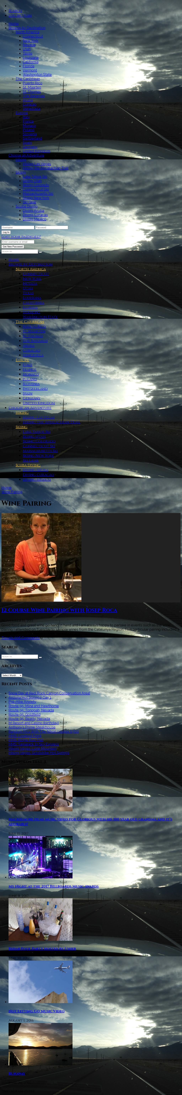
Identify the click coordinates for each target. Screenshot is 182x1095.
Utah (27, 49)
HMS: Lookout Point (25, 736)
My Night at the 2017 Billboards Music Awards (54, 886)
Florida (28, 66)
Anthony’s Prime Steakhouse (32, 727)
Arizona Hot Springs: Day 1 (30, 697)
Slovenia (30, 134)
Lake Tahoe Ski (35, 176)
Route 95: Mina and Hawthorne (34, 706)
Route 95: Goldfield (25, 714)
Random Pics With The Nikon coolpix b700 (44, 731)
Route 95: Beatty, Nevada (29, 719)
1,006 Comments (26, 638)
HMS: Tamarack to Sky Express (34, 744)
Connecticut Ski (36, 189)
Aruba (28, 100)
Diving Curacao (35, 215)
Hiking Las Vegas (37, 164)
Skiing (21, 172)
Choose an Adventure (26, 155)
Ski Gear (29, 202)
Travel (6, 638)
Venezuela (31, 108)
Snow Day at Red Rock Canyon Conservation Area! (49, 693)
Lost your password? (21, 236)
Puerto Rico (32, 83)
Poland (28, 130)
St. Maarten (32, 87)
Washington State (37, 74)
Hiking (21, 159)
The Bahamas (34, 96)
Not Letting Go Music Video (37, 1011)
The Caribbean (28, 79)
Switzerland (32, 138)
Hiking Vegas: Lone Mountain (33, 748)
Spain (27, 142)
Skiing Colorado (36, 185)
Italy (26, 117)
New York (30, 40)
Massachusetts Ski (38, 193)
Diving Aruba (33, 210)
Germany (30, 147)
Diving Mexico (34, 219)
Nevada (29, 45)
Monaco (29, 125)
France (28, 121)
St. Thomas (32, 91)
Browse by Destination (27, 28)
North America (27, 32)
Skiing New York (36, 198)
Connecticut (33, 36)
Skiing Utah (32, 181)
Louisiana (30, 57)
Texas (27, 53)
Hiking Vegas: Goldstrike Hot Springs (39, 753)
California (30, 62)
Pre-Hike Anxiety (22, 702)
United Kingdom (36, 151)
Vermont (30, 70)
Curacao (29, 104)
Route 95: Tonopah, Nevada (31, 710)
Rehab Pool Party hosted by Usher (42, 948)
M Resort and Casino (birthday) (34, 723)
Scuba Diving (27, 206)
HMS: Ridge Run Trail (26, 740)
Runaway (17, 1073)
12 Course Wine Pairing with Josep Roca (59, 610)
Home (14, 23)
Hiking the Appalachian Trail (45, 168)
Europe (22, 113)
